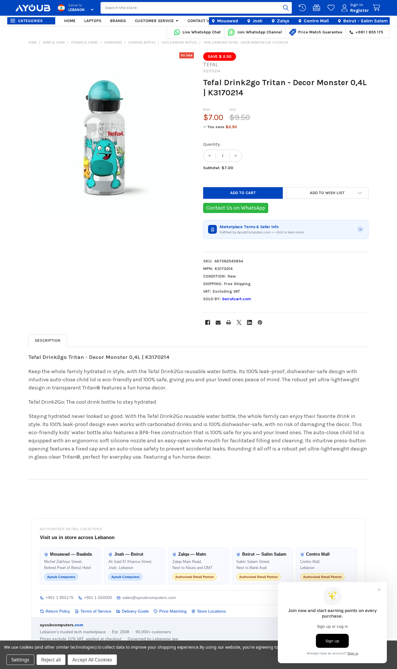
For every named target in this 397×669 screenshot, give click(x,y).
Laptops (92, 20)
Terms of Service (96, 611)
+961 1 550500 (98, 597)
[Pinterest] (259, 322)
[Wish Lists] (332, 7)
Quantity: (212, 144)
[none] (111, 135)
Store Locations (211, 611)
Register (359, 10)
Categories (30, 20)
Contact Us (199, 20)
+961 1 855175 (60, 597)
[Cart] (377, 7)
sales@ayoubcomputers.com (149, 597)
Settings (20, 660)
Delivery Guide (135, 611)
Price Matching (173, 611)
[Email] (218, 322)
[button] (327, 193)
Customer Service (154, 20)
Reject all (51, 660)
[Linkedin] (249, 322)
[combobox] (196, 8)
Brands (118, 20)
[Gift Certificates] (317, 7)
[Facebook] (207, 322)
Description (47, 340)
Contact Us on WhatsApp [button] (235, 208)
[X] (239, 322)
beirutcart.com (236, 298)
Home (70, 20)
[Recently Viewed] (303, 7)
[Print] (228, 322)
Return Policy (58, 611)
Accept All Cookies (92, 660)
